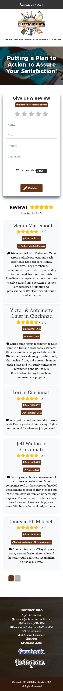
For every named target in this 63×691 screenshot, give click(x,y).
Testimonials (43, 40)
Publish (33, 188)
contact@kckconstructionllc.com (32, 619)
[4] (38, 114)
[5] (45, 114)
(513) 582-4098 (33, 615)
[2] (24, 114)
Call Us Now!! (33, 4)
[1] (17, 114)
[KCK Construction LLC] (31, 22)
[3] (31, 114)
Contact (56, 40)
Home (8, 40)
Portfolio (29, 40)
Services (18, 40)
